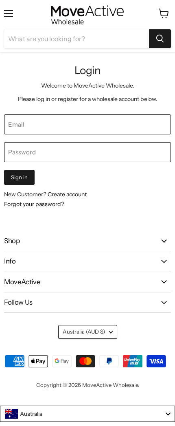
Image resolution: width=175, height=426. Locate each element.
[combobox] (87, 414)
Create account (67, 194)
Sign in (19, 177)
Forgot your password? (34, 204)
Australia (84, 331)
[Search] (160, 38)
